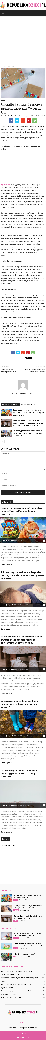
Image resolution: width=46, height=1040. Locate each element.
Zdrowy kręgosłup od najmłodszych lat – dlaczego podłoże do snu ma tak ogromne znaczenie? (22, 575)
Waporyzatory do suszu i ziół (11, 997)
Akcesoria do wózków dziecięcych (12, 974)
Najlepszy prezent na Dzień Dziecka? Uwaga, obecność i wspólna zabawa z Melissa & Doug (28, 433)
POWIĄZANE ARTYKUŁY (10, 404)
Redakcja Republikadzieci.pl (14, 116)
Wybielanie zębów (7, 988)
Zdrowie (16, 910)
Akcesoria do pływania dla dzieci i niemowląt (16, 984)
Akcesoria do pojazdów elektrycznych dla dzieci (17, 991)
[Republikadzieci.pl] (23, 5)
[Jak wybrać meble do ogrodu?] (6, 957)
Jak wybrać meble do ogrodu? (24, 954)
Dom (15, 956)
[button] (43, 13)
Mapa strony (23, 1033)
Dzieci (3, 100)
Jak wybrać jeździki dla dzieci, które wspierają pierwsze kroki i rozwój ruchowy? (19, 773)
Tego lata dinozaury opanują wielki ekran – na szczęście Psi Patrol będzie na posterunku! (28, 412)
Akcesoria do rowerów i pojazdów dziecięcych (17, 971)
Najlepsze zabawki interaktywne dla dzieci (9, 370)
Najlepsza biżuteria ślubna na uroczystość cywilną (35, 370)
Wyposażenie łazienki (8, 994)
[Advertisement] (23, 40)
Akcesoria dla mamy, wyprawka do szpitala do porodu (20, 978)
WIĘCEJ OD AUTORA (28, 404)
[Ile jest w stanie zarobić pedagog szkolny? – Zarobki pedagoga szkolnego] (6, 936)
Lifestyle (16, 938)
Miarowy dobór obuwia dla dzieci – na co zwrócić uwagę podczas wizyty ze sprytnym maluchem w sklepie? (28, 422)
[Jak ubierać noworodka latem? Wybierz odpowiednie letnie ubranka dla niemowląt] (6, 946)
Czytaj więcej (5, 564)
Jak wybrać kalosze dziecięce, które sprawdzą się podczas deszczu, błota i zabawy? (20, 704)
